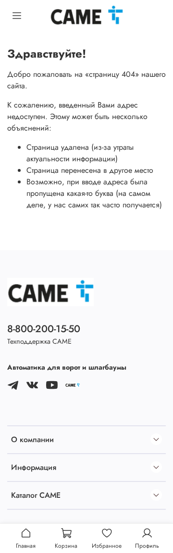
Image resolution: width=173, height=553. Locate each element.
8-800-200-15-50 (43, 329)
